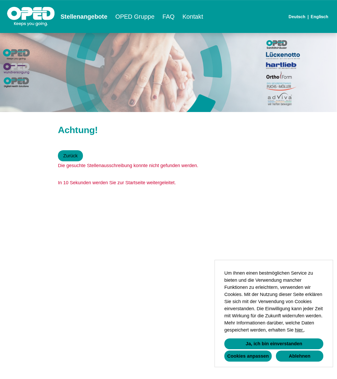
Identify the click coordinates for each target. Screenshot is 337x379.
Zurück (70, 155)
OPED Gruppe (135, 16)
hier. (299, 330)
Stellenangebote (84, 16)
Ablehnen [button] (299, 356)
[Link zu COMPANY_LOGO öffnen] (31, 16)
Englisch (319, 16)
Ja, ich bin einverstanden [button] (274, 343)
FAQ (168, 16)
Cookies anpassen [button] (248, 356)
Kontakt (192, 16)
